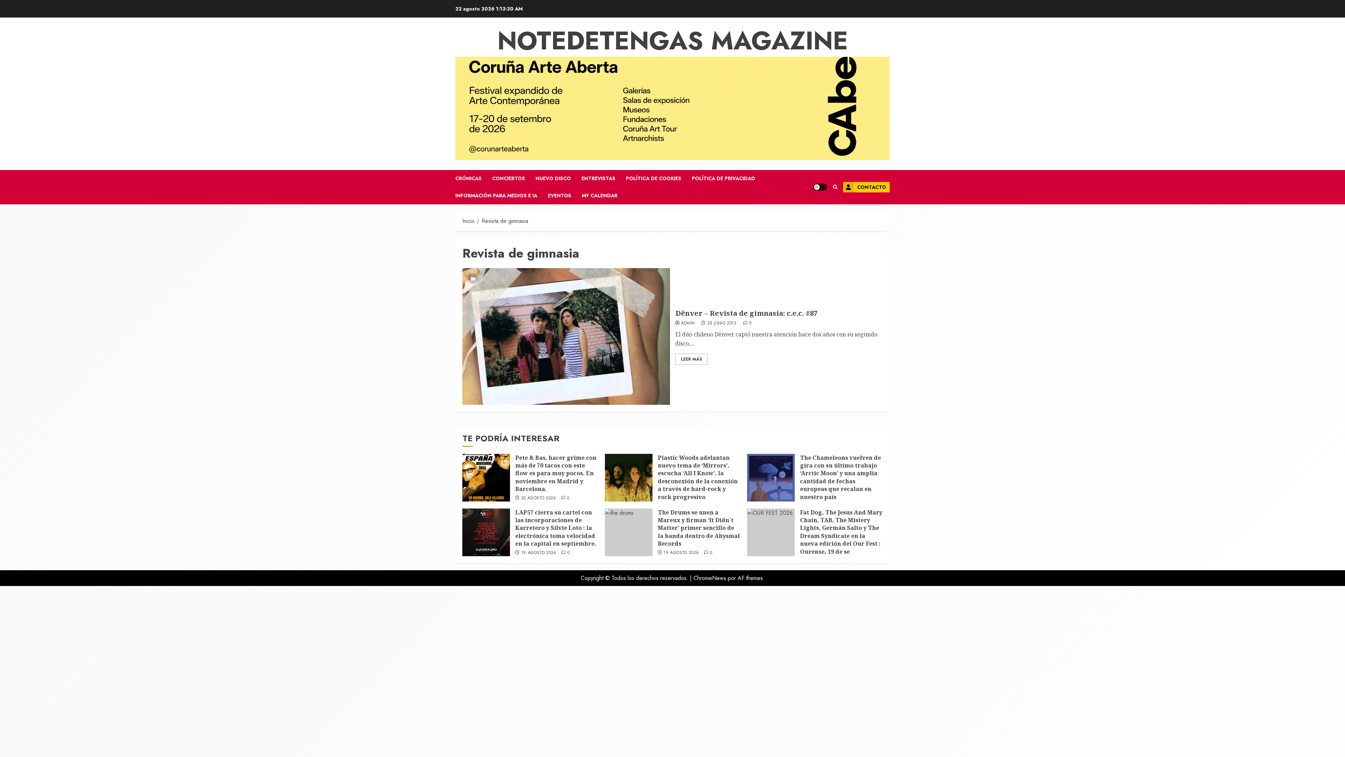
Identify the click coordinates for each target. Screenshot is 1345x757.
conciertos (508, 178)
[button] (835, 187)
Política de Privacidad (723, 178)
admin (688, 323)
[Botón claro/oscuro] (820, 187)
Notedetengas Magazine (672, 40)
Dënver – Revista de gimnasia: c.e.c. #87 (746, 313)
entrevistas (598, 178)
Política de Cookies (653, 178)
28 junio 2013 (722, 323)
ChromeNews (710, 578)
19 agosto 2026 (539, 553)
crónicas (468, 178)
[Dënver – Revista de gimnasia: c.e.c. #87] (566, 336)
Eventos (559, 195)
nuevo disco (553, 178)
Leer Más (691, 359)
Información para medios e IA (496, 195)
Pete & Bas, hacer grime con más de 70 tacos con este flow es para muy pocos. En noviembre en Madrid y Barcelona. (555, 473)
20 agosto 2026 (538, 498)
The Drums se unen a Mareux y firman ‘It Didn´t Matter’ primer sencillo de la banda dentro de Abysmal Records (699, 528)
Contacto (871, 187)
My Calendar (600, 195)
